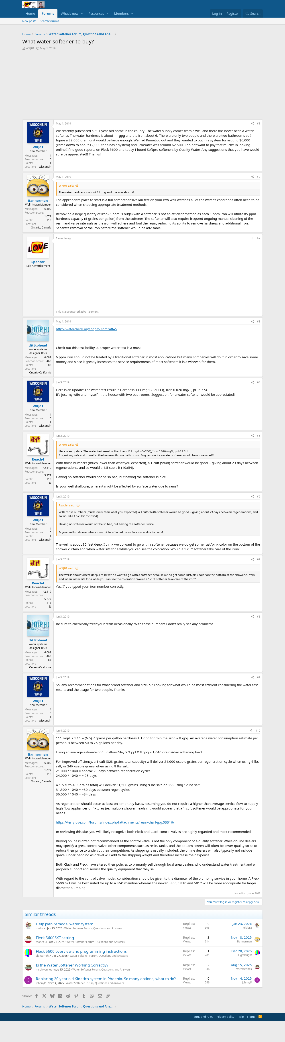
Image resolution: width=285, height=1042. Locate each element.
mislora (40, 928)
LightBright (42, 956)
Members (121, 13)
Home (30, 13)
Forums (48, 13)
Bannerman (244, 941)
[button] (82, 13)
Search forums (49, 21)
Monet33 (41, 942)
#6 (258, 496)
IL (50, 483)
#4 (258, 382)
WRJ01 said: (66, 186)
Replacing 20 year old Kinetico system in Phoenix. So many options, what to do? (106, 978)
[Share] (252, 123)
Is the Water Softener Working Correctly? (72, 965)
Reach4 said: (67, 505)
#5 (258, 436)
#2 (258, 177)
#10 (257, 730)
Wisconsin (45, 167)
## (258, 238)
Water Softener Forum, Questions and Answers (93, 928)
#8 (258, 616)
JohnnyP (41, 983)
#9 (258, 677)
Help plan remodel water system (64, 923)
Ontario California (40, 372)
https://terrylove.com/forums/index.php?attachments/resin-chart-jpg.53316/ (115, 822)
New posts (29, 21)
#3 (258, 321)
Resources (96, 13)
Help (241, 1017)
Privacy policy (225, 1017)
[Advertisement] (142, 84)
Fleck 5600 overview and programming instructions (81, 951)
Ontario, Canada (41, 227)
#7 (258, 559)
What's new (69, 13)
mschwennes (44, 969)
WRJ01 (30, 48)
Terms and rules (202, 1017)
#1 (258, 123)
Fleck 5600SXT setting (55, 937)
